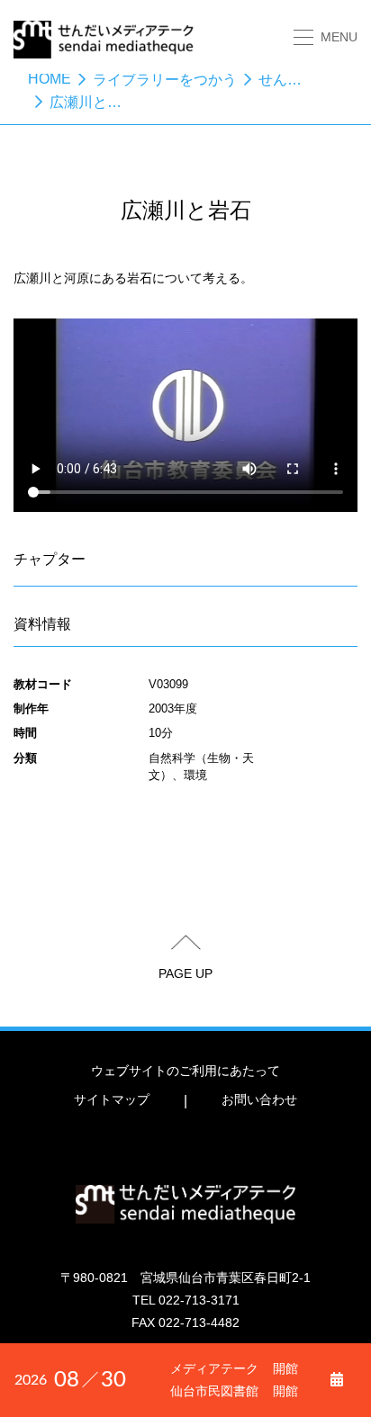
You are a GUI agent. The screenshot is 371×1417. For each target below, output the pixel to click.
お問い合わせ (259, 1099)
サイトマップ (111, 1099)
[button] (325, 37)
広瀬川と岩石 (93, 102)
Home (49, 78)
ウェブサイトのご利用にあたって (185, 1070)
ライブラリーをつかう (165, 79)
